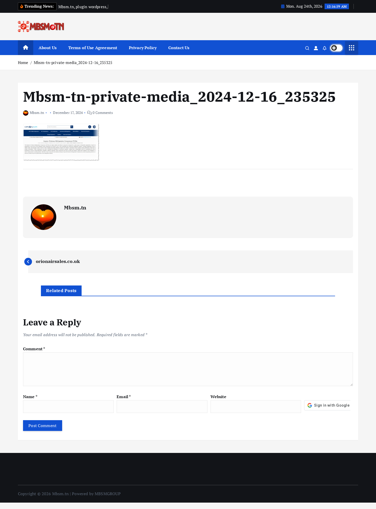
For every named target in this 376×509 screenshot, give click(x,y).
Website (218, 396)
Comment (34, 349)
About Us (48, 47)
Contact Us (179, 47)
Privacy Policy (143, 47)
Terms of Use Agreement (92, 47)
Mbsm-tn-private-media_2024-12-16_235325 (73, 62)
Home (23, 62)
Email (124, 396)
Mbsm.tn (37, 112)
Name (30, 396)
